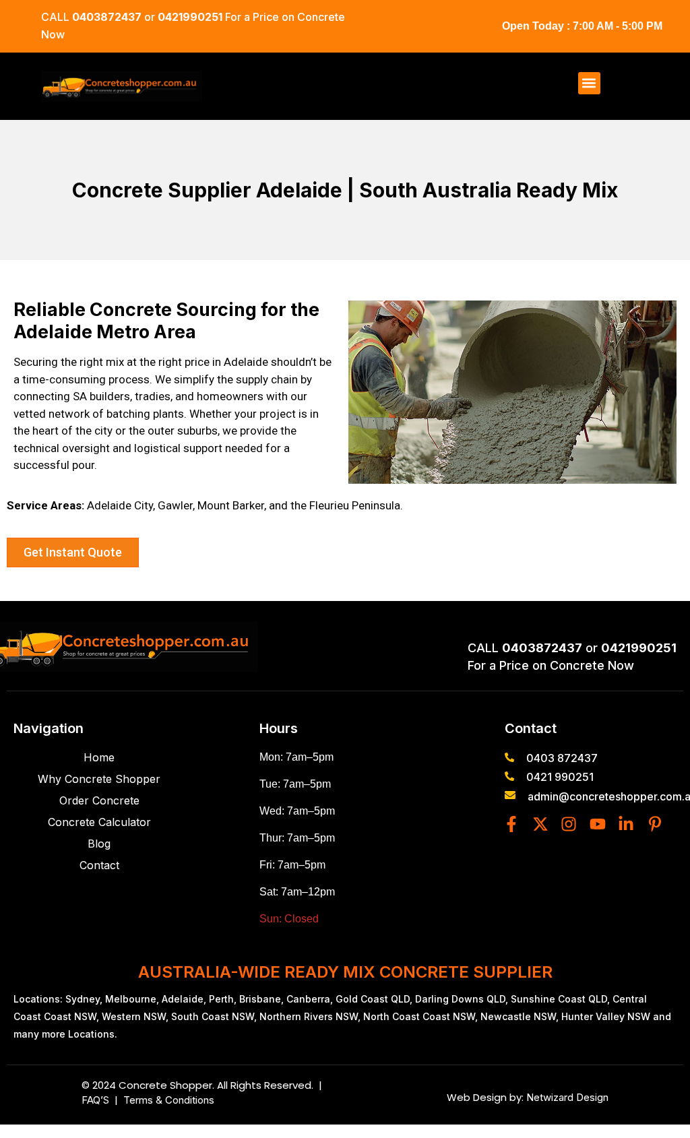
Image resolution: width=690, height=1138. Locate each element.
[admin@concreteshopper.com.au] (510, 795)
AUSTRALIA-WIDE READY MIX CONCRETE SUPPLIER (345, 972)
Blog (99, 843)
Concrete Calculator (99, 822)
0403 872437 (562, 758)
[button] (589, 83)
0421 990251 (560, 777)
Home (99, 757)
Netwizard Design (566, 1097)
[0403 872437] (509, 757)
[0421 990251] (509, 776)
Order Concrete (99, 800)
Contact (99, 865)
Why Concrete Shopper (99, 779)
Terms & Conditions (168, 1100)
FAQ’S (98, 1100)
